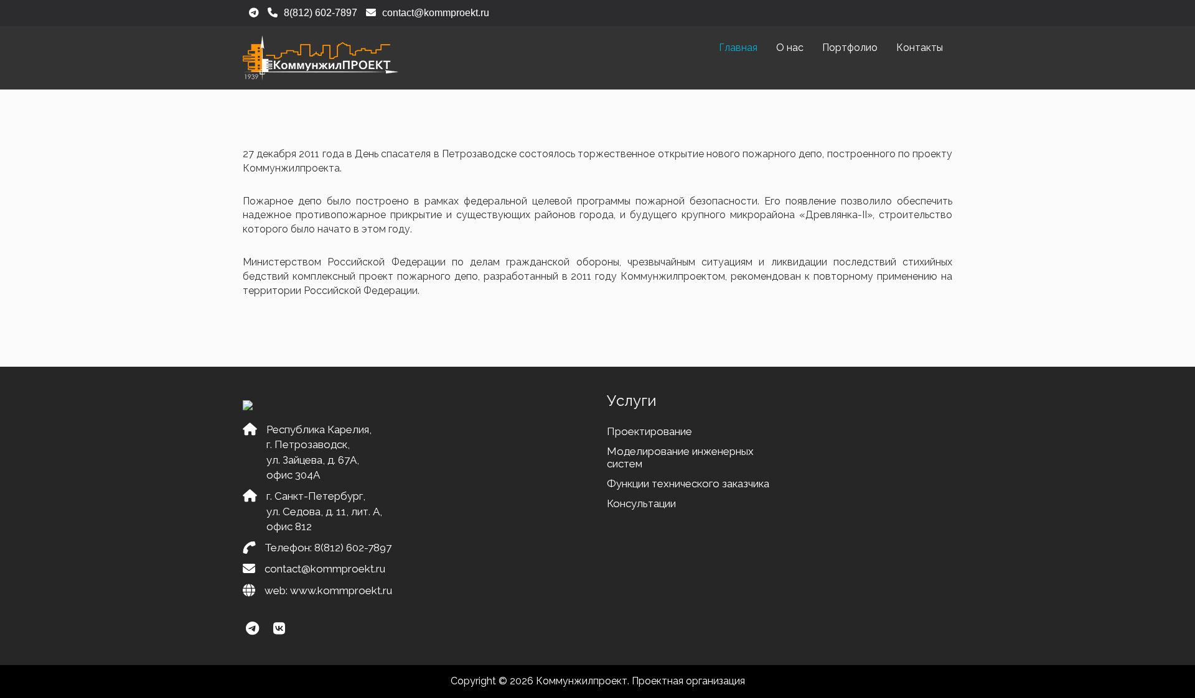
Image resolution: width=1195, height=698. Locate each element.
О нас (790, 47)
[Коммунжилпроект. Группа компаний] (320, 57)
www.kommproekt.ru (341, 590)
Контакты (919, 47)
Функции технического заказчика (688, 483)
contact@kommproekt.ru (325, 569)
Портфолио (850, 47)
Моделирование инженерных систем (680, 457)
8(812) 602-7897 (352, 547)
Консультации (641, 503)
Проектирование (649, 431)
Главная (738, 47)
